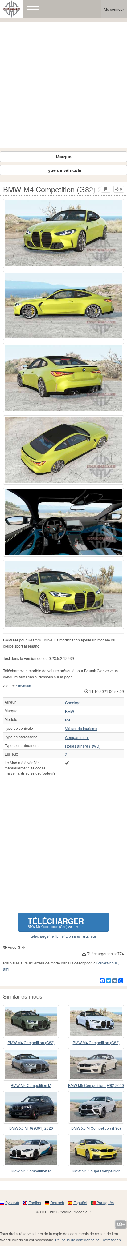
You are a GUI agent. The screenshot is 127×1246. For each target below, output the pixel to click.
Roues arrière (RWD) (82, 746)
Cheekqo (72, 702)
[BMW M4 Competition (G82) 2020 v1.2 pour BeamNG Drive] (63, 233)
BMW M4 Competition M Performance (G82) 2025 (31, 1171)
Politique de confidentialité (77, 1239)
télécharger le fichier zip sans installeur (63, 936)
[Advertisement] (63, 85)
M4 (67, 719)
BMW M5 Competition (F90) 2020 (96, 1085)
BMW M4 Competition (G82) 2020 (31, 1043)
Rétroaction (111, 1239)
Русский (12, 1202)
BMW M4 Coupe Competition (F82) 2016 (96, 1171)
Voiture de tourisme (81, 728)
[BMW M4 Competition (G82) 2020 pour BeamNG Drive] (31, 1021)
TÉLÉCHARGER (56, 922)
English (34, 1202)
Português (105, 1202)
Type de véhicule (63, 170)
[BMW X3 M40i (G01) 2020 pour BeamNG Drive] (31, 1107)
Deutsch (57, 1202)
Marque (64, 157)
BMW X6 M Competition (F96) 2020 (96, 1128)
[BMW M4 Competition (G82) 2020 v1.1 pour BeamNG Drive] (96, 1021)
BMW (69, 711)
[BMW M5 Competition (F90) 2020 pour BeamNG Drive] (96, 1064)
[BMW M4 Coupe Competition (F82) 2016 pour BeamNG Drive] (96, 1150)
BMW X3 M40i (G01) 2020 (31, 1128)
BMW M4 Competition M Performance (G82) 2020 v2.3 (31, 1085)
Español (80, 1202)
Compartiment (77, 737)
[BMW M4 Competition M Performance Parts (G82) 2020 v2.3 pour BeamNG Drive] (31, 1064)
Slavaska (23, 685)
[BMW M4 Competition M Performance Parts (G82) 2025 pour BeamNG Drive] (31, 1150)
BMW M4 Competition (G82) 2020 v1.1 (96, 1043)
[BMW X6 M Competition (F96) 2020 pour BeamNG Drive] (96, 1107)
